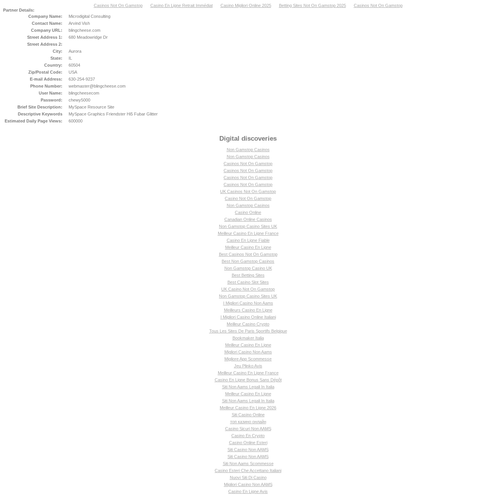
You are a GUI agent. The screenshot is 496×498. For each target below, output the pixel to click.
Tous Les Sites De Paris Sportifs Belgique (248, 331)
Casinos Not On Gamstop (118, 5)
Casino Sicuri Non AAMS (248, 428)
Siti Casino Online (248, 414)
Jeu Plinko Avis (248, 366)
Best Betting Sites (248, 275)
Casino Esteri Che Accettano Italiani (248, 470)
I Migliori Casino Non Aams (248, 303)
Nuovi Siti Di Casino (248, 477)
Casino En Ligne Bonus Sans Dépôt (248, 379)
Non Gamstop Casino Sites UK (248, 226)
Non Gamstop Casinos (248, 149)
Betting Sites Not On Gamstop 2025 (312, 5)
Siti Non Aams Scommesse (248, 463)
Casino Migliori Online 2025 (245, 5)
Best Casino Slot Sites (248, 282)
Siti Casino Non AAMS (248, 449)
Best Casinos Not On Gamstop (248, 254)
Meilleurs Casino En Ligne (248, 310)
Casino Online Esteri (248, 442)
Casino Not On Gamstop (248, 198)
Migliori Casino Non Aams (248, 352)
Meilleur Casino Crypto (248, 324)
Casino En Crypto (248, 435)
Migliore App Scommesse (248, 359)
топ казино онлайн (248, 421)
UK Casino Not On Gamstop (248, 289)
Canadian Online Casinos (248, 219)
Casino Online (248, 212)
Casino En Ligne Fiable (248, 240)
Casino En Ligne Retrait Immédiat (181, 5)
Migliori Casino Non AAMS (248, 484)
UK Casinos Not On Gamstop (248, 191)
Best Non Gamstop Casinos (248, 261)
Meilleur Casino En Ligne (248, 247)
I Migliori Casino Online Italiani (248, 317)
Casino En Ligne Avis (248, 491)
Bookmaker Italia (248, 338)
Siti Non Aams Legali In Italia (248, 386)
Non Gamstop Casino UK (248, 268)
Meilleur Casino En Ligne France (248, 233)
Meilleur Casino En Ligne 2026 (248, 407)
